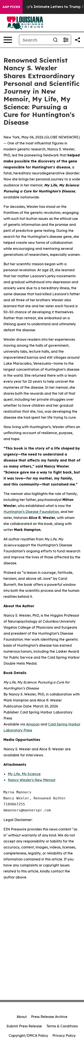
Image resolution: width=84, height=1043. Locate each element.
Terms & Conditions (62, 1026)
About (22, 1017)
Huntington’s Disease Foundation (31, 512)
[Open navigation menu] (7, 40)
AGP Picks (11, 7)
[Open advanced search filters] (66, 40)
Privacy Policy (64, 1035)
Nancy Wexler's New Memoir (32, 780)
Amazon (33, 724)
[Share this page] (78, 40)
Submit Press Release (24, 1026)
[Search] (55, 40)
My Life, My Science (24, 774)
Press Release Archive (49, 1017)
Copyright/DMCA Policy (28, 1035)
